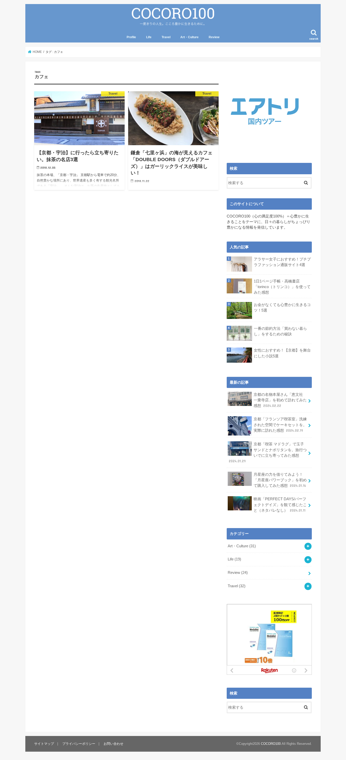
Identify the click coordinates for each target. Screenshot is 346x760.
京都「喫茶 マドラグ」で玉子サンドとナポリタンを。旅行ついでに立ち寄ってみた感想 (268, 452)
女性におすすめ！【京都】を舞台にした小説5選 (282, 353)
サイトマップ (44, 744)
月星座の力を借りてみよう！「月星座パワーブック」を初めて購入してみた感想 (280, 480)
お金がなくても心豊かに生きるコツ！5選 (282, 307)
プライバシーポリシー (78, 744)
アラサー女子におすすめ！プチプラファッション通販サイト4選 (282, 262)
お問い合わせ (113, 744)
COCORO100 (271, 744)
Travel (166, 37)
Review (214, 37)
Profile (131, 37)
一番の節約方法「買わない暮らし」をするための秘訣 (280, 331)
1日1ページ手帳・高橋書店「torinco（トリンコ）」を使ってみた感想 (282, 286)
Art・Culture (189, 37)
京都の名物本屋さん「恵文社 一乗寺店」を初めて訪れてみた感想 (280, 400)
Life (148, 37)
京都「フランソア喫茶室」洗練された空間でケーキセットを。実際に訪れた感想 (280, 424)
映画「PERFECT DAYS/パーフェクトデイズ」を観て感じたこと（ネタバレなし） (280, 504)
